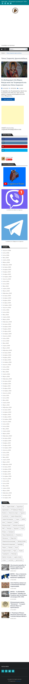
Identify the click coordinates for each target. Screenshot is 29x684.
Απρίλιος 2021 (6, 402)
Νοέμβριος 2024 (7, 300)
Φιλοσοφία (14, 554)
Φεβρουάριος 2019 (7, 464)
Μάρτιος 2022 (6, 376)
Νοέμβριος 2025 (7, 272)
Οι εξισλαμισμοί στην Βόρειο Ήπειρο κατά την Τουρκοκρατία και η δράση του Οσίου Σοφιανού (13, 82)
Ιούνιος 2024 (6, 312)
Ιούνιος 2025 (6, 283)
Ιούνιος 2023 (6, 340)
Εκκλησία (9, 522)
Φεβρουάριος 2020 (7, 436)
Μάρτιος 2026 (6, 262)
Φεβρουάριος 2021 (7, 407)
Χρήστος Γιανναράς (7, 557)
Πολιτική (10, 547)
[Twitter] (11, 3)
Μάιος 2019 (6, 457)
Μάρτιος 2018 (6, 490)
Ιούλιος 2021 (6, 395)
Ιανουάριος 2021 (7, 409)
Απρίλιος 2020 (6, 431)
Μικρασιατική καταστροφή (8, 541)
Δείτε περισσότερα (8, 99)
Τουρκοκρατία (5, 554)
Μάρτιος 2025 (6, 291)
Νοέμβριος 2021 (7, 386)
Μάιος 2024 (6, 314)
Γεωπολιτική (5, 516)
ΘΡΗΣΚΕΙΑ (13, 88)
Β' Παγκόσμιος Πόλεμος (17, 509)
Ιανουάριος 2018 (7, 495)
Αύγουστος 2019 (7, 450)
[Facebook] (2, 3)
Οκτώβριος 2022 (7, 359)
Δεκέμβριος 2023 (7, 326)
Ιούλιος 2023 (6, 338)
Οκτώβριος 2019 (7, 445)
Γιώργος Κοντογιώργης (7, 519)
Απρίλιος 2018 (6, 488)
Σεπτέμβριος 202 (7, 497)
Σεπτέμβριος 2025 (7, 276)
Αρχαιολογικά (5, 509)
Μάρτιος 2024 (6, 319)
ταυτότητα (10, 560)
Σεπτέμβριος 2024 (7, 305)
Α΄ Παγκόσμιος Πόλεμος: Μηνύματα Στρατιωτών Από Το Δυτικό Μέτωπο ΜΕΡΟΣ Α (18, 614)
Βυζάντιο (4, 513)
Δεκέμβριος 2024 (7, 298)
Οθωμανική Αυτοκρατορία (8, 544)
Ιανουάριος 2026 (7, 267)
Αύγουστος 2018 (7, 478)
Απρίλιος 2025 (6, 288)
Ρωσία (16, 547)
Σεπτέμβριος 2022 (7, 362)
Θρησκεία (16, 528)
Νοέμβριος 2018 (7, 471)
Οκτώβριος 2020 (7, 417)
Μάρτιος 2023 (6, 348)
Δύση (3, 522)
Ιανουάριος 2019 (7, 466)
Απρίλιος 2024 (6, 317)
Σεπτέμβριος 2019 (7, 447)
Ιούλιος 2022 (6, 367)
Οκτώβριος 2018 (7, 474)
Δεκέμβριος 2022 (7, 355)
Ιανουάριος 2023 (7, 352)
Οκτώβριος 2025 (7, 274)
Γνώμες (17, 519)
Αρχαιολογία (20, 506)
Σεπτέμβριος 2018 (7, 476)
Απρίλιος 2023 (6, 345)
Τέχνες (14, 550)
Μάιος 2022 (6, 371)
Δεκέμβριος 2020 (7, 412)
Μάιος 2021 (6, 400)
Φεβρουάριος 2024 (7, 321)
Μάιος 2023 (6, 343)
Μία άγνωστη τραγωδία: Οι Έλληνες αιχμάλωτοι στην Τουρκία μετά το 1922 (18, 567)
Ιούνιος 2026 (6, 255)
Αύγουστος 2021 (7, 393)
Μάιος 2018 (6, 485)
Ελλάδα (16, 522)
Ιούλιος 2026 (6, 253)
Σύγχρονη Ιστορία (6, 550)
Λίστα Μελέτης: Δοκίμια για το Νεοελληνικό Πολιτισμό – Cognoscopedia (18, 584)
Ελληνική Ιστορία (6, 525)
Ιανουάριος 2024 (7, 324)
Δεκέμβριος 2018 (7, 469)
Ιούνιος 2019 (6, 455)
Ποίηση (4, 547)
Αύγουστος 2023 (7, 336)
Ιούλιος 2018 (6, 481)
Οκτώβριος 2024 (7, 302)
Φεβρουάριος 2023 (7, 350)
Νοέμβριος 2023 (7, 329)
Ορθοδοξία (20, 544)
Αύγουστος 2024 (7, 307)
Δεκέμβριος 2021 (7, 383)
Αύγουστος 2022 (7, 364)
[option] (18, 1)
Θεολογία (9, 528)
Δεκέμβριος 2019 (7, 440)
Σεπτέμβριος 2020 (7, 419)
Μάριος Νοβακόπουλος (8, 535)
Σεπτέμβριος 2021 (7, 390)
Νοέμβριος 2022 (7, 357)
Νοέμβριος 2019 (7, 443)
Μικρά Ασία (13, 538)
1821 (3, 506)
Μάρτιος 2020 (6, 433)
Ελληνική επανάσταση (18, 525)
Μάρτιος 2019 (6, 462)
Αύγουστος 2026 (7, 250)
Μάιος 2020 (6, 428)
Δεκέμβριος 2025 (7, 269)
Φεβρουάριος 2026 (7, 264)
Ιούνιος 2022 (6, 369)
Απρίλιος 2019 (6, 459)
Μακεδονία (18, 535)
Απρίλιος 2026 (6, 260)
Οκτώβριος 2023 (7, 331)
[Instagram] (5, 3)
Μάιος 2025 (6, 286)
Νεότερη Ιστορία (22, 541)
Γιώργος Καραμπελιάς (16, 516)
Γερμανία (22, 513)
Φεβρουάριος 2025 (7, 293)
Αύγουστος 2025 (7, 279)
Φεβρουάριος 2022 (7, 379)
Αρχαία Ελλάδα (10, 506)
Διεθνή (23, 519)
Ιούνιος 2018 (6, 483)
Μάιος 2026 (6, 257)
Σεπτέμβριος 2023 (7, 333)
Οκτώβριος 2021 (7, 388)
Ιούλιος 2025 (6, 281)
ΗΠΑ (3, 528)
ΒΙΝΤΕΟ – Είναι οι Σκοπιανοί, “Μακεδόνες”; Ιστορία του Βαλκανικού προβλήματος (18, 575)
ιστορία (4, 560)
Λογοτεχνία (11, 532)
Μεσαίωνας (5, 538)
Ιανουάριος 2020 (7, 438)
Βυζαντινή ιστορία (13, 513)
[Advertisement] (14, 29)
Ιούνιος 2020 (6, 426)
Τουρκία (21, 550)
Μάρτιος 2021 (6, 405)
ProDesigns (18, 681)
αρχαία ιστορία (17, 557)
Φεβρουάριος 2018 (7, 493)
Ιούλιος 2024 (6, 310)
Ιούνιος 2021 (6, 398)
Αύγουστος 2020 (7, 421)
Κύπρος (4, 532)
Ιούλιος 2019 (6, 452)
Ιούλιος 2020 (6, 424)
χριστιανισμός (19, 560)
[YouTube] (8, 3)
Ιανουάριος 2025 (7, 295)
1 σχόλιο (21, 88)
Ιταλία (22, 528)
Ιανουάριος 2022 (7, 381)
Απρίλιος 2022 (6, 374)
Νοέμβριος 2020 (7, 414)
